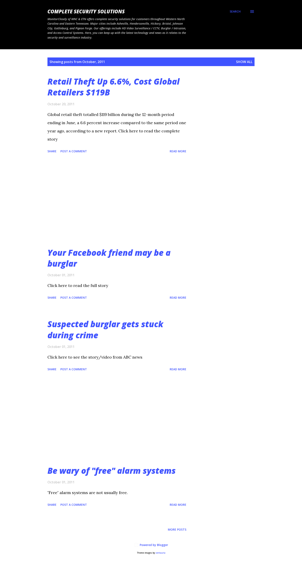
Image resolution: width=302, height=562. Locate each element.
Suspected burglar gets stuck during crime (105, 329)
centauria (160, 553)
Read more (178, 151)
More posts (177, 529)
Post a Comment (73, 151)
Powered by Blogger (153, 545)
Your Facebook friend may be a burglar (109, 258)
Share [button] (51, 151)
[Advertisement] (116, 201)
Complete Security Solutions (86, 11)
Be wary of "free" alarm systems (111, 470)
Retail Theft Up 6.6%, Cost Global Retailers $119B (113, 87)
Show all (244, 62)
